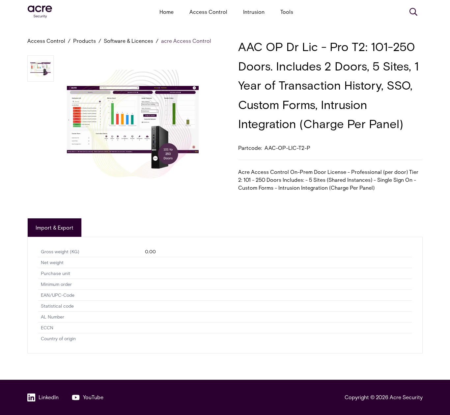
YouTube (93, 397)
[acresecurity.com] (39, 12)
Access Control (208, 12)
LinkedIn (49, 397)
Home (166, 12)
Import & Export (54, 227)
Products (84, 41)
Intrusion (254, 12)
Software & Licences (128, 41)
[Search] (413, 12)
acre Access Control (186, 41)
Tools (286, 12)
